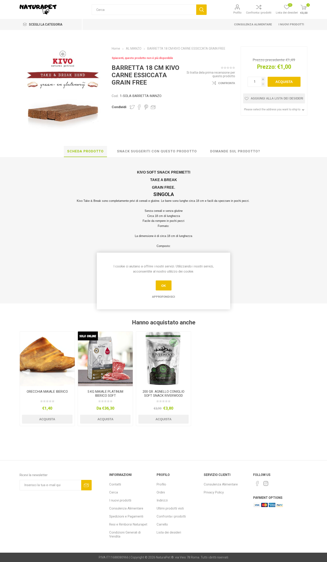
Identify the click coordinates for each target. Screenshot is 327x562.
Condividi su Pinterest (146, 107)
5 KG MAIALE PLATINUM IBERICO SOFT (105, 394)
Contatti (115, 484)
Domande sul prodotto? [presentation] (235, 151)
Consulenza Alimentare (253, 24)
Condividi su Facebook (139, 107)
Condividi (119, 107)
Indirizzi (162, 500)
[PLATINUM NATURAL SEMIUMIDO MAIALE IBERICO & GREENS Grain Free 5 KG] (105, 359)
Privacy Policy (214, 492)
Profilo (237, 12)
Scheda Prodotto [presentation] (85, 151)
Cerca (201, 9)
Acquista (284, 82)
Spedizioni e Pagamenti (126, 516)
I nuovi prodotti (291, 24)
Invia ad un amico (153, 107)
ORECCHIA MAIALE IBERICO (47, 392)
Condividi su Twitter (132, 107)
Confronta (226, 83)
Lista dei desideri (169, 532)
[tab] (85, 151)
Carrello (162, 524)
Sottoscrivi (86, 485)
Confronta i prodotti (258, 12)
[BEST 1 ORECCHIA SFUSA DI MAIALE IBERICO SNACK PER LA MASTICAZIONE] (47, 359)
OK (163, 285)
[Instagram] (265, 483)
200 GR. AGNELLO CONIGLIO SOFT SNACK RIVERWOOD (163, 394)
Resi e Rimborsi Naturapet (128, 524)
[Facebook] (257, 483)
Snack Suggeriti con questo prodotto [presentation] (157, 151)
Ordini (161, 492)
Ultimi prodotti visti (170, 508)
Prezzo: (266, 67)
